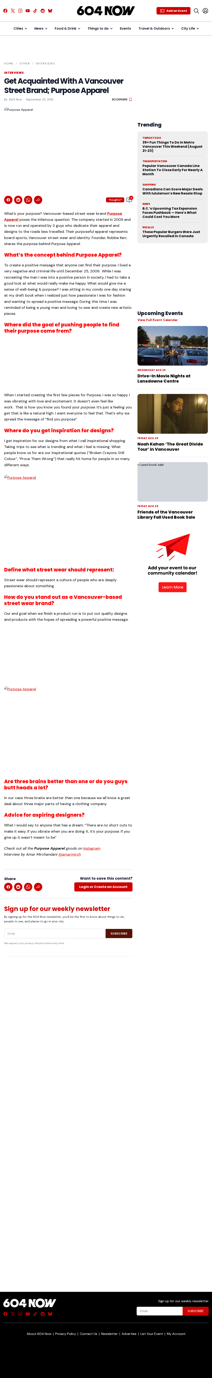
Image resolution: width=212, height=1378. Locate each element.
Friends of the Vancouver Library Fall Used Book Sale (166, 514)
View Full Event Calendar (157, 320)
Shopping (149, 184)
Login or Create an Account (103, 886)
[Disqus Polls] (68, 1013)
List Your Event (151, 1334)
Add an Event (176, 11)
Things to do (98, 28)
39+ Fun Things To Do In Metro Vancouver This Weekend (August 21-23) (172, 146)
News (38, 28)
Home (8, 63)
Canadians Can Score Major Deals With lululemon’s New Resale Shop (172, 191)
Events (125, 28)
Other (24, 63)
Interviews (45, 63)
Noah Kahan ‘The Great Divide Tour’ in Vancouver (170, 446)
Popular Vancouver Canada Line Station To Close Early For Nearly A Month (172, 169)
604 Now (15, 99)
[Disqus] (68, 1117)
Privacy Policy (65, 1334)
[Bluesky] (50, 11)
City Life (188, 28)
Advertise (129, 1334)
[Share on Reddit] (18, 200)
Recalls (148, 227)
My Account (176, 1334)
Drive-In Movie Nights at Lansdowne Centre (163, 378)
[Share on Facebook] (8, 200)
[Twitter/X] (13, 11)
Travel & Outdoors (154, 28)
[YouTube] (28, 11)
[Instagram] (20, 11)
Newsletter (109, 1334)
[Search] (196, 10)
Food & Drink (65, 28)
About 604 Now (39, 1334)
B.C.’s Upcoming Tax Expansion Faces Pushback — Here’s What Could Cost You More (169, 212)
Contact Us (88, 1334)
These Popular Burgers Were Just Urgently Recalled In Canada (171, 233)
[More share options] (38, 200)
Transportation (154, 161)
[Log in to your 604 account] (205, 10)
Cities (18, 28)
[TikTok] (35, 11)
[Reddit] (43, 11)
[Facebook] (5, 11)
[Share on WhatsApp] (28, 200)
